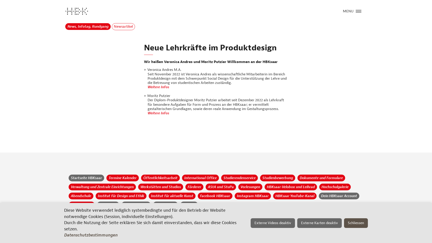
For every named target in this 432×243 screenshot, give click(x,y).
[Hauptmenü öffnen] (358, 11)
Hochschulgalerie (335, 187)
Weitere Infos (159, 87)
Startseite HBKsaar (86, 178)
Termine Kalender (123, 178)
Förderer (194, 187)
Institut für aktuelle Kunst (172, 196)
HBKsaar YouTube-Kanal (294, 196)
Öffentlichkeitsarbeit (160, 178)
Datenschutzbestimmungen (91, 235)
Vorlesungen (250, 187)
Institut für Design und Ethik (121, 196)
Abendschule (81, 196)
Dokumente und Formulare (321, 178)
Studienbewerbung (277, 178)
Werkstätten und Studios (160, 187)
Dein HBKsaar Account (339, 196)
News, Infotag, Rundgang (88, 26)
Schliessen (356, 223)
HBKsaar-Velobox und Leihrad (291, 187)
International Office (200, 178)
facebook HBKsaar (215, 196)
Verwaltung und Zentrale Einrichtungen (102, 187)
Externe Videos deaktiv (272, 223)
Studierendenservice (239, 178)
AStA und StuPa (221, 187)
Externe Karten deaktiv (319, 223)
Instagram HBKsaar (253, 196)
